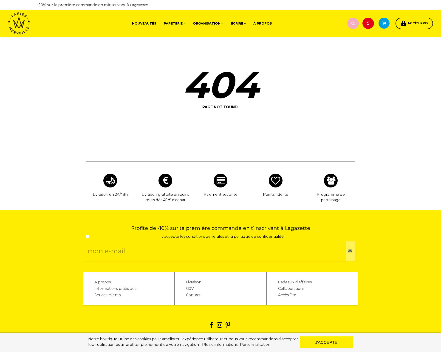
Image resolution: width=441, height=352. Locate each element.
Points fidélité (275, 194)
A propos (102, 282)
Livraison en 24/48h (110, 194)
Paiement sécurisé (220, 194)
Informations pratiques (115, 288)
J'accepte (326, 342)
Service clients (107, 295)
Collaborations (291, 288)
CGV (190, 288)
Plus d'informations (220, 344)
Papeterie (173, 23)
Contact (193, 295)
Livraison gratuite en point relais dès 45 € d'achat (165, 197)
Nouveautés (144, 23)
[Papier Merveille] (33, 23)
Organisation (206, 23)
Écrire (237, 23)
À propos (262, 23)
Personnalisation (255, 344)
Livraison (193, 282)
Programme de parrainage (331, 197)
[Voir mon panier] (386, 23)
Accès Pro (287, 295)
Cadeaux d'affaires (295, 282)
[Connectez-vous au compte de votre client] (369, 23)
